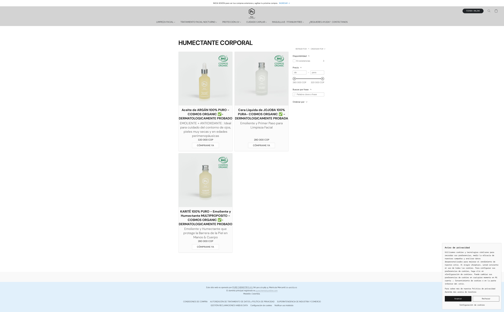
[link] (285, 3)
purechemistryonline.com (267, 291)
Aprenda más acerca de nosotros (460, 292)
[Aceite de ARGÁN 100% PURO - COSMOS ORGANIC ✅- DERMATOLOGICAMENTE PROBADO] (205, 78)
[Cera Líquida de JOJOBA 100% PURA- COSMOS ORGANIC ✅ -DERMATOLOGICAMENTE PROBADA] (261, 78)
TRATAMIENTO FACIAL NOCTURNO (198, 22)
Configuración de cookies (261, 305)
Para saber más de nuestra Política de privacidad (470, 289)
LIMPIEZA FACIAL (165, 22)
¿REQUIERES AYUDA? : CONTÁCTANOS (328, 22)
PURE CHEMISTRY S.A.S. (242, 287)
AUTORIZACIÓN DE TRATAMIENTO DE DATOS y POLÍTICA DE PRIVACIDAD (242, 302)
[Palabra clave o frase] (295, 94)
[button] (252, 13)
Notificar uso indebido (284, 305)
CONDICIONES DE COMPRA (195, 302)
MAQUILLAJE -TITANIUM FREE (287, 22)
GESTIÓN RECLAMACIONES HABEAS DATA (229, 305)
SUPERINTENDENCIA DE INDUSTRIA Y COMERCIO (299, 302)
